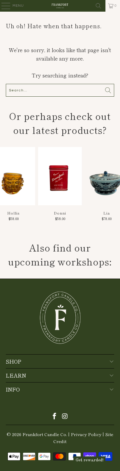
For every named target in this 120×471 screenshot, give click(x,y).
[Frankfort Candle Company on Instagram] (65, 416)
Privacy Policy (86, 434)
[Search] (98, 6)
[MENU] (3, 6)
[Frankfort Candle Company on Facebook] (54, 416)
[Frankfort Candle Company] (60, 6)
